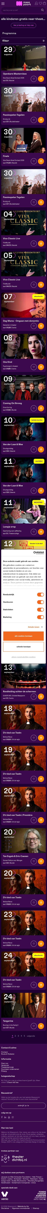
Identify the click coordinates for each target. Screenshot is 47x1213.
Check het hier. (13, 1082)
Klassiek (11, 80)
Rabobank (34, 1179)
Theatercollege (14, 533)
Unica (33, 1183)
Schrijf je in (23, 1105)
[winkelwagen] (44, 3)
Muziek (14, 410)
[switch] (40, 602)
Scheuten (17, 1179)
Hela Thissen (37, 1177)
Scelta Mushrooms (18, 1181)
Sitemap (36, 1208)
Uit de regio (16, 739)
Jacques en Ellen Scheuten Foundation (16, 1177)
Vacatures (5, 1065)
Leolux (10, 1179)
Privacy (4, 1071)
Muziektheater (15, 122)
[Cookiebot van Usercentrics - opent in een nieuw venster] (33, 552)
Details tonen (33, 627)
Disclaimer (5, 1208)
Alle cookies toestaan (23, 636)
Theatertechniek (7, 1067)
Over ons (4, 1063)
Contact (4, 1052)
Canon (3, 1179)
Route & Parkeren (7, 1054)
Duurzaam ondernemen (10, 1069)
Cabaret (12, 451)
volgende (31, 1036)
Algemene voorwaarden (21, 1208)
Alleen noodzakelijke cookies (24, 657)
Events (14, 328)
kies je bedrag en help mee (23, 25)
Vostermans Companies (21, 1183)
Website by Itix (23, 1206)
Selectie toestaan (24, 647)
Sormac (26, 1179)
